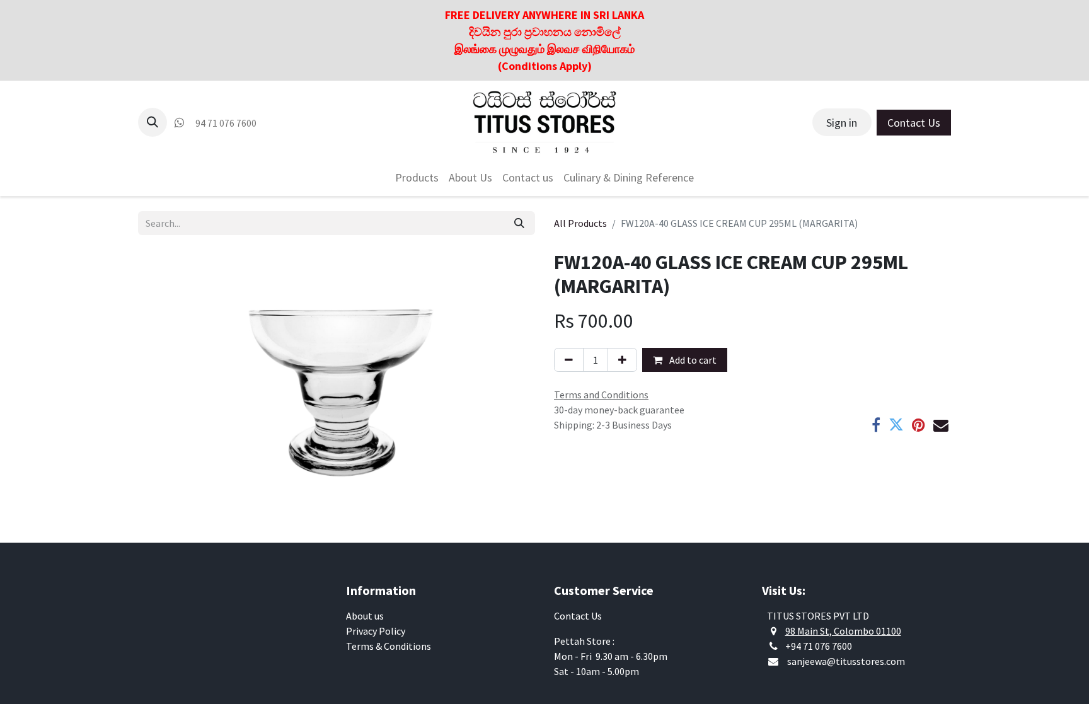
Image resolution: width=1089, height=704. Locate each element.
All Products (580, 223)
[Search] (519, 223)
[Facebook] (876, 424)
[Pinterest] (918, 424)
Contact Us (913, 122)
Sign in (841, 122)
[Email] (940, 424)
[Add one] (622, 360)
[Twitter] (896, 424)
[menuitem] (417, 177)
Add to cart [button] (692, 360)
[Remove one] (569, 360)
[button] (152, 122)
